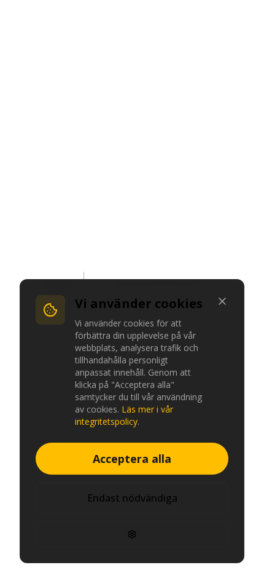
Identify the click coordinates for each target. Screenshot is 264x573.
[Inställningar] (132, 534)
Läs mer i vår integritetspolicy (124, 415)
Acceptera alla (132, 458)
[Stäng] (222, 301)
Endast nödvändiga (132, 498)
